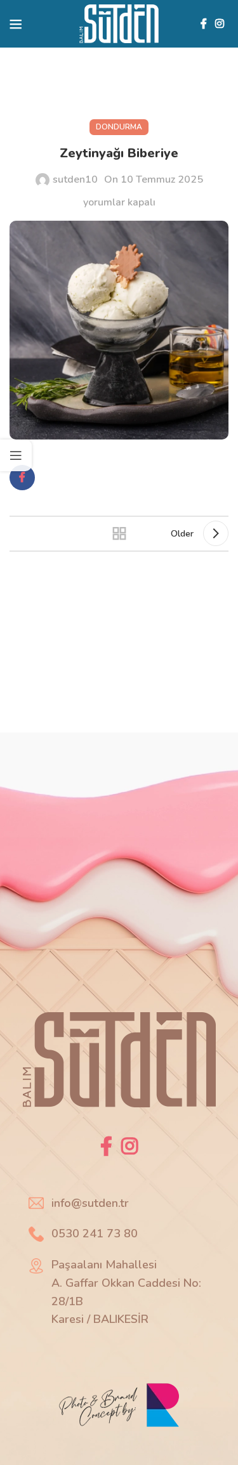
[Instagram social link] (219, 24)
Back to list (119, 533)
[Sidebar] (16, 455)
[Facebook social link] (203, 24)
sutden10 (75, 179)
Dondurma (119, 127)
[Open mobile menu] (16, 24)
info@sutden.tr (90, 1203)
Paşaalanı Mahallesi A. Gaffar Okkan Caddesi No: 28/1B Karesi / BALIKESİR (126, 1292)
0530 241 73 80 (94, 1233)
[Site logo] (119, 23)
